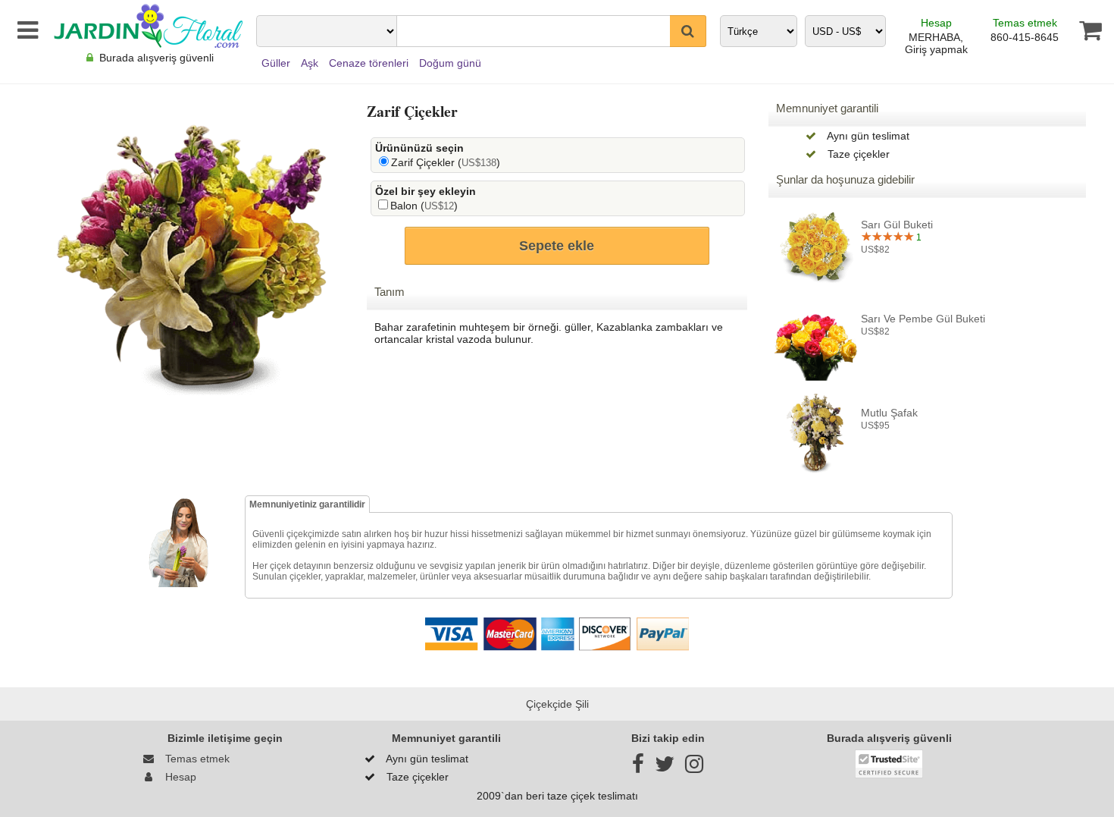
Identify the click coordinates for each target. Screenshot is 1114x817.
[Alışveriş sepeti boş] (1084, 30)
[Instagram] (694, 768)
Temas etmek (1025, 23)
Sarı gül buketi (897, 224)
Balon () (424, 206)
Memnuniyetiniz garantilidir (307, 504)
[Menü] (24, 30)
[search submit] (688, 31)
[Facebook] (638, 768)
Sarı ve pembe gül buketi (923, 319)
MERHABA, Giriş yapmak (936, 43)
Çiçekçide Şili (557, 704)
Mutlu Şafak (889, 413)
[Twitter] (664, 768)
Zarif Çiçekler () (445, 162)
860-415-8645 (1024, 37)
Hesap (936, 23)
